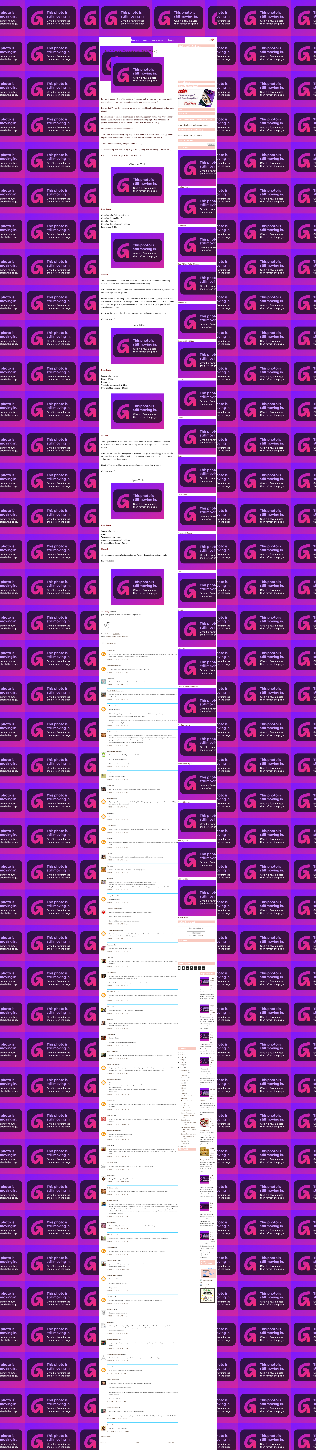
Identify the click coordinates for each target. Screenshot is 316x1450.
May (182, 1088)
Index (145, 40)
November (184, 1073)
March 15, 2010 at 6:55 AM (117, 872)
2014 (181, 1057)
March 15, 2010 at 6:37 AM (117, 807)
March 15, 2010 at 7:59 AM (117, 986)
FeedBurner (200, 935)
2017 (181, 1052)
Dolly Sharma (111, 1201)
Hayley (109, 1175)
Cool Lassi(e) (111, 732)
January (183, 1143)
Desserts (108, 636)
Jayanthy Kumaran (113, 1275)
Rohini (109, 879)
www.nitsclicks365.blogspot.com (193, 124)
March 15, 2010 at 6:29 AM (117, 792)
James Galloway (112, 1380)
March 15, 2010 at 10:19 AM (118, 1095)
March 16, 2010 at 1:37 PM (117, 1348)
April (183, 1090)
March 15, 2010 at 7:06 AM (117, 890)
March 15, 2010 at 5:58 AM (117, 726)
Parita (109, 1020)
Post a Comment (105, 1436)
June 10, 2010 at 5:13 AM (116, 1373)
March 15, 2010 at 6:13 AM (117, 745)
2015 (181, 1055)
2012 (181, 1062)
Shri (108, 866)
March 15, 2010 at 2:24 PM (117, 1216)
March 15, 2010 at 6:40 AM (117, 832)
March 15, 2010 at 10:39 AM (118, 1109)
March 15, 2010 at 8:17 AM (117, 1013)
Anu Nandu (110, 973)
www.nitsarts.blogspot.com (190, 135)
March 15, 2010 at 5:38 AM (117, 659)
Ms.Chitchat (110, 1163)
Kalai (108, 1322)
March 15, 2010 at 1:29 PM (117, 1194)
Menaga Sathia (111, 896)
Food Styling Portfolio (129, 40)
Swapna (109, 785)
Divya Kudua (111, 1052)
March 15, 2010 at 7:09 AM (117, 902)
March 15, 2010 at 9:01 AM (117, 1045)
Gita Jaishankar (112, 992)
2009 (181, 1146)
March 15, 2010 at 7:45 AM (117, 966)
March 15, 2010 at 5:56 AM (117, 700)
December (184, 1070)
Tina (108, 853)
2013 (181, 1060)
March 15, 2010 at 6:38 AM (117, 820)
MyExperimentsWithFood (114, 1354)
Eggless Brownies (212, 1178)
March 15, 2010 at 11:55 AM (118, 1169)
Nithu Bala (110, 1116)
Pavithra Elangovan (113, 930)
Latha (108, 958)
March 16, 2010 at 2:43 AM (117, 1290)
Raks (108, 838)
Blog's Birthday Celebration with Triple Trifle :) (188, 1122)
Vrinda (109, 1007)
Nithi (108, 813)
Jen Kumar (110, 706)
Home (103, 40)
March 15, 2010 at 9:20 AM (117, 1073)
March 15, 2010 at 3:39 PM (117, 1229)
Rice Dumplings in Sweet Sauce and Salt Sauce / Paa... (188, 1129)
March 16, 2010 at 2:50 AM (117, 1303)
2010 (181, 1067)
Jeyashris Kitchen (112, 1260)
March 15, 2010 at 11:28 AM (118, 1156)
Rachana (109, 1222)
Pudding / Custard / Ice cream (119, 636)
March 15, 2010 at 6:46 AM (117, 860)
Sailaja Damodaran (112, 666)
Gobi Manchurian (186, 1110)
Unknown (109, 651)
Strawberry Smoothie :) (187, 1096)
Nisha (108, 1425)
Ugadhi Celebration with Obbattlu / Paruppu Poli (188, 1115)
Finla (108, 678)
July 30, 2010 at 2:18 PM (116, 1402)
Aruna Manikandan (112, 751)
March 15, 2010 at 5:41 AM (117, 672)
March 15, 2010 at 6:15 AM (117, 767)
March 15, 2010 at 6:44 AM (117, 847)
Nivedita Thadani (112, 1079)
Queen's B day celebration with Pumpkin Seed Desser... (188, 1136)
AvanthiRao (110, 1309)
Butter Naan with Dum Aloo (211, 1207)
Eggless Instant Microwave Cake (212, 982)
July (182, 1083)
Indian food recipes (112, 1131)
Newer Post (103, 1442)
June (182, 1085)
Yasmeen (109, 945)
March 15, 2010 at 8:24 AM (117, 1028)
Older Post (171, 1442)
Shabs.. (109, 1145)
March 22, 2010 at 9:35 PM (117, 1361)
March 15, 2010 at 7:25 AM (117, 952)
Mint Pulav (184, 1098)
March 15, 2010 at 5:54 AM (117, 685)
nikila (108, 1367)
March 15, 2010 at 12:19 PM (118, 1182)
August (183, 1080)
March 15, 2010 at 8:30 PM (117, 1254)
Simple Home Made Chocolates (212, 1010)
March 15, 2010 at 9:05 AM (117, 1058)
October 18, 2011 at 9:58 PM (118, 1431)
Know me (112, 40)
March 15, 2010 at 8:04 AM (117, 1001)
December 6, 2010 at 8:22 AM (118, 1419)
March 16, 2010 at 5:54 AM (117, 1316)
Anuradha (110, 798)
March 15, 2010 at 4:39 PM (117, 1241)
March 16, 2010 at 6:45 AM (117, 1333)
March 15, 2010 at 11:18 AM (118, 1139)
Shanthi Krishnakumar (113, 691)
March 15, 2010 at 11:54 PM (118, 1269)
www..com (209, 1268)
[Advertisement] (188, 1009)
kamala (109, 773)
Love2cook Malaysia (113, 909)
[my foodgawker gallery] (207, 1287)
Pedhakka (110, 1034)
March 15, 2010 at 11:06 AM (118, 1124)
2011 (181, 1065)
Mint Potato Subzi (212, 1035)
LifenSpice (110, 1297)
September (184, 1078)
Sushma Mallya (111, 1064)
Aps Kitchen (110, 1248)
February (184, 1141)
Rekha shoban (111, 1235)
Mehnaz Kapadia (112, 1408)
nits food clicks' (211, 1274)
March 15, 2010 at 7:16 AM (117, 939)
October (183, 1075)
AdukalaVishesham (112, 1339)
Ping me (171, 40)
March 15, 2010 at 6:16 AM (117, 779)
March (183, 1093)
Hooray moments (157, 40)
